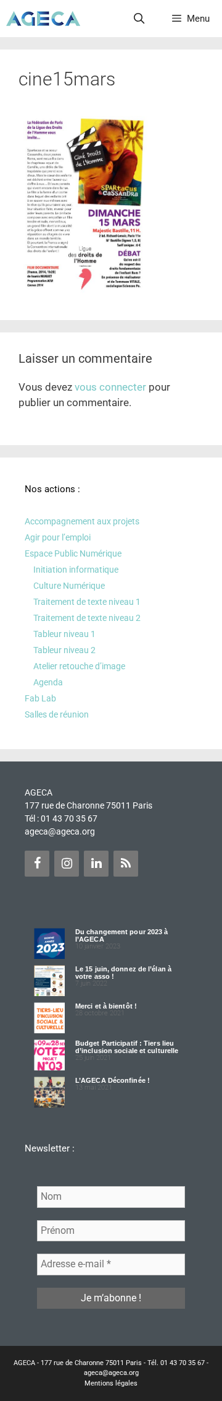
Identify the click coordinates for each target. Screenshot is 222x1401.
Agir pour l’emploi (58, 537)
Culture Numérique (69, 586)
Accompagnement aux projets (82, 521)
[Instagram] (66, 864)
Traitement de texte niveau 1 (87, 602)
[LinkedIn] (96, 864)
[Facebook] (37, 864)
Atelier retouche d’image (79, 666)
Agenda (48, 682)
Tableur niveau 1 (64, 634)
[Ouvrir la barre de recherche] (139, 18)
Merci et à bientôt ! (106, 1006)
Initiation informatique (75, 570)
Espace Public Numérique (73, 553)
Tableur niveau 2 (64, 650)
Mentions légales (111, 1383)
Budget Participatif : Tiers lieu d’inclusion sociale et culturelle (126, 1046)
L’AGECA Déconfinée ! (112, 1080)
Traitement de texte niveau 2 (87, 618)
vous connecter (110, 387)
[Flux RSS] (125, 864)
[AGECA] (43, 18)
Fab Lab (40, 698)
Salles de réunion (57, 714)
